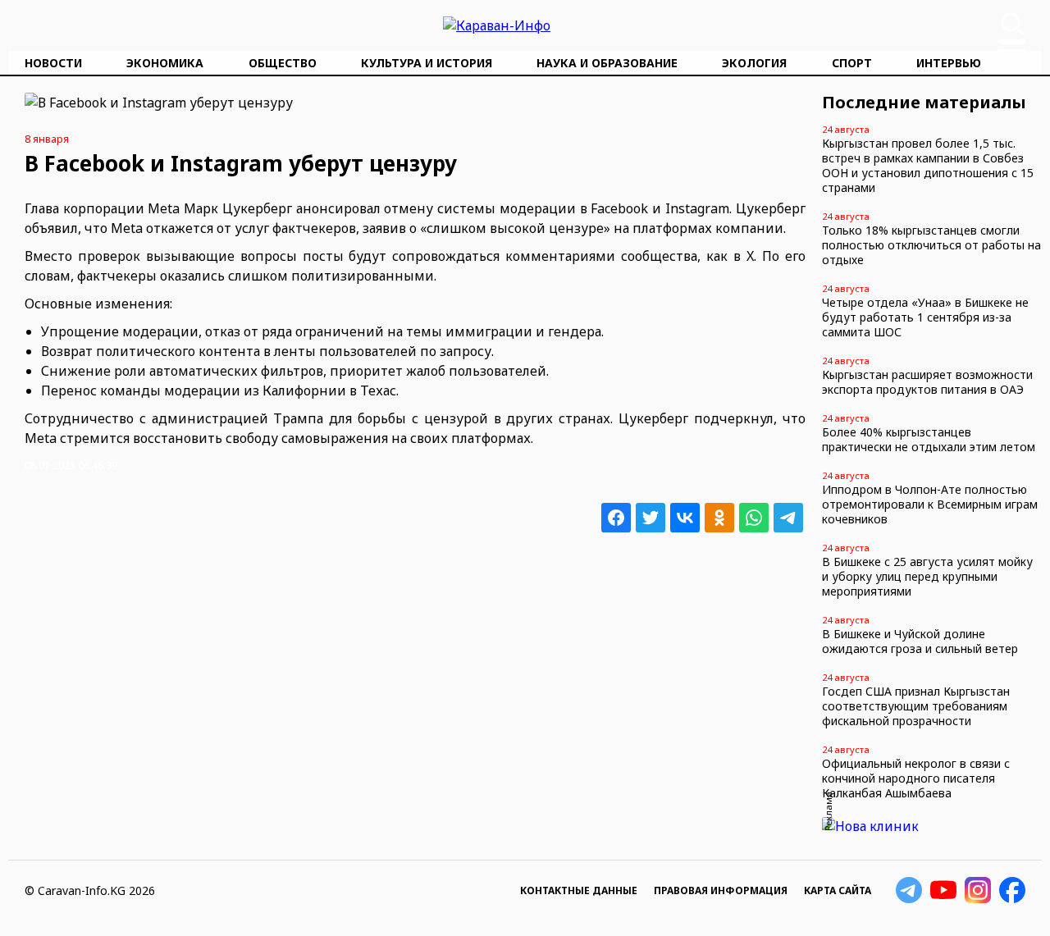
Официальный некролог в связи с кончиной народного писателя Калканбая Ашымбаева (916, 778)
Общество (283, 63)
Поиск (1012, 23)
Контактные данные (578, 890)
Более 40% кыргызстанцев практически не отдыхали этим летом (928, 439)
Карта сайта (837, 890)
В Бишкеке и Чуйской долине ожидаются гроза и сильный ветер (920, 641)
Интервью (948, 63)
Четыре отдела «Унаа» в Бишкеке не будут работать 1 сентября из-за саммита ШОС (925, 317)
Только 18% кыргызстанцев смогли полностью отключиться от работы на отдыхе (931, 244)
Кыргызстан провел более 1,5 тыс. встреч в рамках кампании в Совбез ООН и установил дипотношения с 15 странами (928, 165)
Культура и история (426, 63)
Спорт (852, 63)
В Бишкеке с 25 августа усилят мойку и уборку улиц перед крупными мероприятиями (927, 576)
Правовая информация (721, 890)
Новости (53, 63)
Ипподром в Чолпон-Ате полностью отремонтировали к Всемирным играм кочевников (930, 504)
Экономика (164, 63)
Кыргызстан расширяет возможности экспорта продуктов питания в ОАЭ (927, 382)
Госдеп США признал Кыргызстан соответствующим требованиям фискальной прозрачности (916, 705)
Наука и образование (607, 63)
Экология (754, 63)
